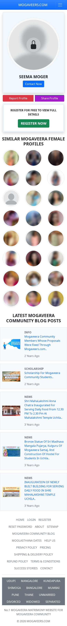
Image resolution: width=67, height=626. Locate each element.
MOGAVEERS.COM (32, 4)
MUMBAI (53, 588)
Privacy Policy (26, 547)
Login (31, 520)
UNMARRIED (47, 595)
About (39, 527)
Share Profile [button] (49, 98)
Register (44, 520)
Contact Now (33, 84)
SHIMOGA (14, 588)
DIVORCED (14, 602)
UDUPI (11, 581)
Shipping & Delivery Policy (33, 554)
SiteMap (52, 527)
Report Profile (18, 98)
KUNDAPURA (51, 581)
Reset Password (20, 527)
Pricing (45, 547)
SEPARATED (53, 602)
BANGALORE (34, 588)
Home (20, 520)
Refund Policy (17, 561)
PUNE (15, 595)
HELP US (49, 540)
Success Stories (26, 568)
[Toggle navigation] (60, 4)
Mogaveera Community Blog (33, 534)
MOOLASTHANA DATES (27, 540)
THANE (29, 595)
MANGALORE (29, 581)
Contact (46, 568)
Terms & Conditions (45, 561)
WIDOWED (33, 602)
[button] (33, 123)
